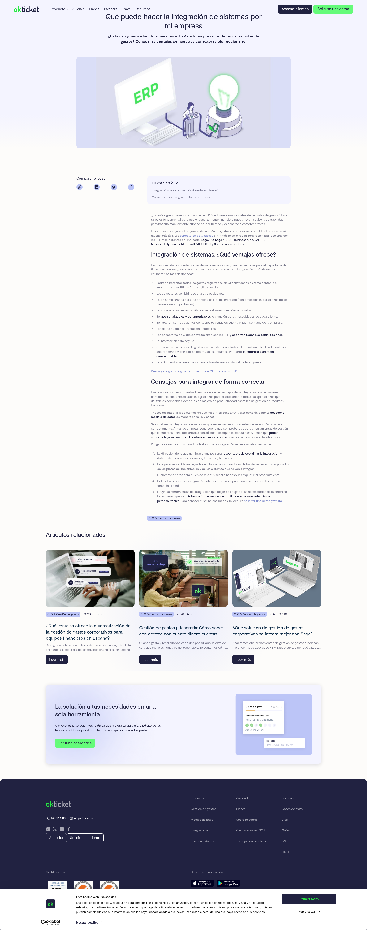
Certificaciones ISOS (250, 830)
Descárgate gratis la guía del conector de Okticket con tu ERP (194, 371)
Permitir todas (309, 899)
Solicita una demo (85, 837)
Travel (126, 9)
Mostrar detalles (87, 922)
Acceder (56, 837)
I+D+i (285, 852)
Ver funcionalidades (75, 743)
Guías (286, 830)
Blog (285, 819)
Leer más (57, 659)
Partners (110, 9)
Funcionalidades (202, 841)
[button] (58, 9)
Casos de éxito (292, 809)
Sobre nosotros (246, 819)
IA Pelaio (78, 9)
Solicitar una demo (333, 8)
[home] (26, 9)
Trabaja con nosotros (251, 841)
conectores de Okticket (196, 235)
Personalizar (307, 911)
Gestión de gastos (203, 809)
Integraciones (200, 830)
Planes (94, 9)
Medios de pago (202, 819)
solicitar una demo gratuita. (263, 501)
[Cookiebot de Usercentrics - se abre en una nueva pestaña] (50, 922)
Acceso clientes (295, 8)
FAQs (285, 841)
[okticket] (58, 803)
